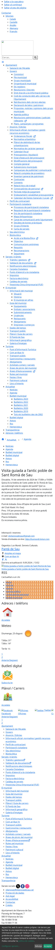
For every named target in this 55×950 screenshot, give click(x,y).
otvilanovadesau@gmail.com (21, 536)
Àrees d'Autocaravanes (17, 840)
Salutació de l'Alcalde (16, 729)
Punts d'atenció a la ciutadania (20, 772)
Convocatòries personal (17, 594)
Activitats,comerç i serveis (18, 834)
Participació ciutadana (16, 747)
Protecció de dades (15, 893)
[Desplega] (19, 440)
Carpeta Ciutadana (15, 769)
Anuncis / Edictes (14, 735)
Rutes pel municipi (14, 843)
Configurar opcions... (11, 946)
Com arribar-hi (12, 556)
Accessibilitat (12, 899)
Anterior (6, 660)
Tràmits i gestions (14, 760)
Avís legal (10, 896)
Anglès (13, 25)
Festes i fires (12, 846)
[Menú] (3, 62)
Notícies (9, 446)
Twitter (47, 710)
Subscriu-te (7, 682)
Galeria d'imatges (14, 812)
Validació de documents (17, 763)
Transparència (8, 880)
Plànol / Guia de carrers (17, 803)
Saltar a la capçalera (13, 1)
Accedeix (6, 620)
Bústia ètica (11, 753)
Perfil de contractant (16, 744)
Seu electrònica (13, 750)
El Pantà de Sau (13, 806)
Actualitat (12, 439)
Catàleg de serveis (14, 781)
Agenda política (13, 591)
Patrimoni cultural (14, 849)
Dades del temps (14, 797)
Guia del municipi (14, 794)
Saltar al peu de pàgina (15, 7)
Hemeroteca (12, 464)
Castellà (13, 22)
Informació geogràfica (16, 809)
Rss (7, 461)
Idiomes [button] (9, 16)
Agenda (27, 439)
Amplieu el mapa (13, 553)
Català (13, 19)
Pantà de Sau (11, 549)
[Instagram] (27, 886)
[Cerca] (35, 57)
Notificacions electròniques (19, 766)
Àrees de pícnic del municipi (19, 837)
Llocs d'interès (13, 852)
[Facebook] (23, 886)
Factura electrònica (15, 778)
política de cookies (26, 941)
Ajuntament (7, 726)
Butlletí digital (12, 455)
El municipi (7, 787)
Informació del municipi (17, 790)
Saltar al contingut (13, 4)
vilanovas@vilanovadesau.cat (20, 889)
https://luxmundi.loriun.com (37, 539)
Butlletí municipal (14, 452)
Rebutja (38, 946)
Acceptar (48, 946)
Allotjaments (12, 831)
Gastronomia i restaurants (18, 828)
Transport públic (14, 800)
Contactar (6, 12)
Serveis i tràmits (9, 756)
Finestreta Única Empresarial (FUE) (22, 784)
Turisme (5, 815)
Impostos (10, 775)
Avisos (9, 458)
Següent (14, 660)
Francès (13, 31)
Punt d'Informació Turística (19, 818)
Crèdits (9, 905)
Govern (9, 732)
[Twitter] (18, 886)
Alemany (14, 28)
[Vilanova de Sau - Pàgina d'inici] (17, 47)
